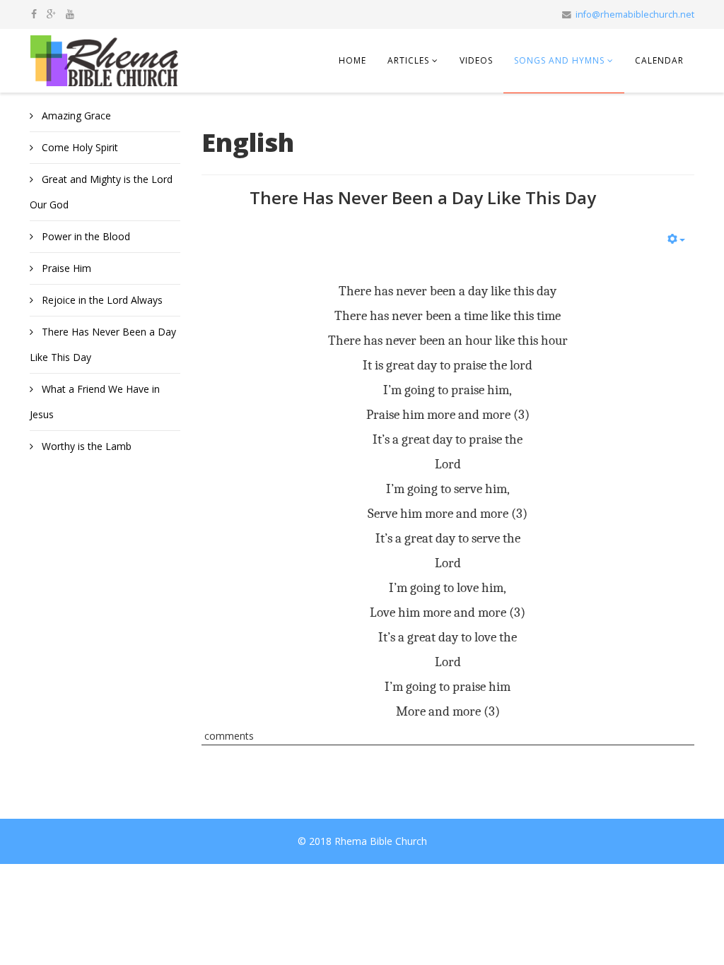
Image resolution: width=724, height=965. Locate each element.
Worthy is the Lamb (85, 446)
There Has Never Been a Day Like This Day (103, 344)
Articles (408, 60)
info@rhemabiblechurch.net (635, 14)
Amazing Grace (75, 115)
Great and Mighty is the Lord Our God (101, 191)
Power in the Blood (84, 236)
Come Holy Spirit (78, 147)
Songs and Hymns (559, 60)
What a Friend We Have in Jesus (95, 401)
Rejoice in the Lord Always (101, 300)
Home (352, 60)
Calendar (659, 60)
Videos (476, 60)
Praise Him (65, 268)
